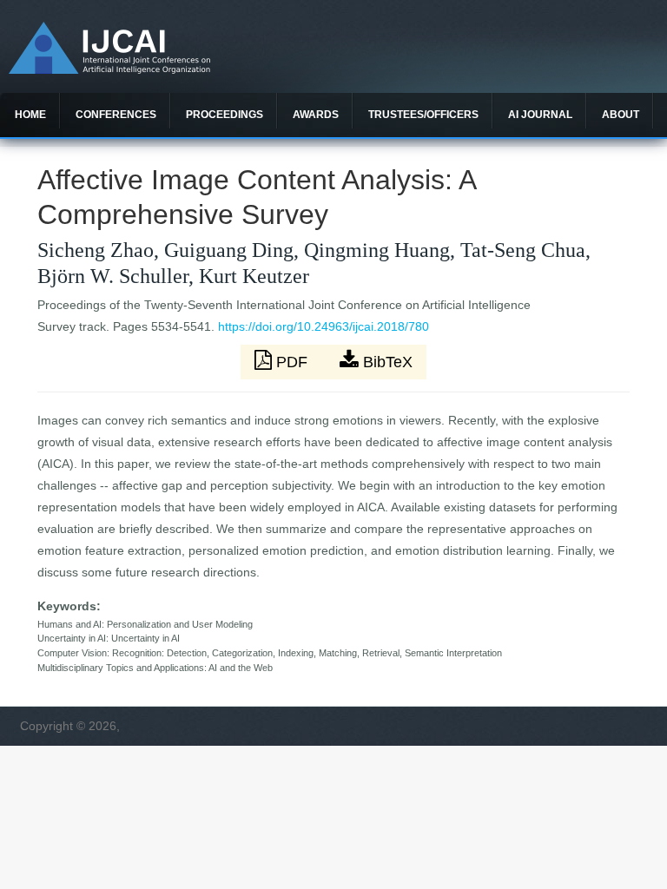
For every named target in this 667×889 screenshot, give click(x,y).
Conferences (116, 115)
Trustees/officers (423, 115)
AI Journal (540, 115)
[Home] (109, 69)
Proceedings (224, 115)
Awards (316, 115)
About (620, 115)
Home (30, 115)
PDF (292, 362)
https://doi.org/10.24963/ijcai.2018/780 (323, 326)
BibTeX (386, 362)
